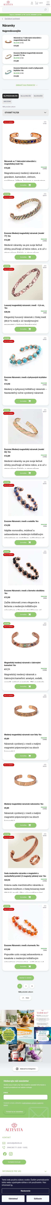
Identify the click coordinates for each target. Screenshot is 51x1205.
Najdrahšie (38, 96)
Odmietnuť (13, 1199)
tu (11, 1185)
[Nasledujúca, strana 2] (25, 986)
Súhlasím (38, 1199)
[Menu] (48, 3)
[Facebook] (4, 1153)
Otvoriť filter (12, 112)
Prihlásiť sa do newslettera (14, 1112)
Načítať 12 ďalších (25, 978)
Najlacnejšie (26, 96)
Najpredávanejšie (11, 96)
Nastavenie (25, 1191)
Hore (27, 998)
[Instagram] (10, 1153)
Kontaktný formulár (14, 1162)
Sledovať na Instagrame (27, 1069)
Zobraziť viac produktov (25, 85)
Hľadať (45, 9)
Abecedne (7, 101)
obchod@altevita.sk (14, 1143)
